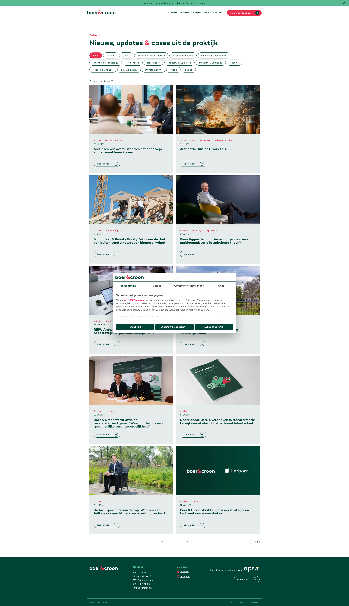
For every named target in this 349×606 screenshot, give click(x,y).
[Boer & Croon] (101, 13)
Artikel (111, 55)
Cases (126, 55)
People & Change (103, 69)
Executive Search (183, 55)
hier (178, 3)
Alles (96, 55)
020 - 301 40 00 (141, 584)
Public (173, 69)
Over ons (217, 13)
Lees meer (103, 164)
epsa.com (243, 579)
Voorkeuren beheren (173, 327)
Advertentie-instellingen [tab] (189, 285)
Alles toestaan (213, 327)
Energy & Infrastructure (151, 55)
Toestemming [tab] (127, 285)
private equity (129, 69)
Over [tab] (221, 285)
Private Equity (153, 69)
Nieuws (234, 62)
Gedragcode (254, 602)
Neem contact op (240, 13)
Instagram (185, 576)
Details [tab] (157, 285)
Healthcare (133, 62)
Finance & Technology (214, 55)
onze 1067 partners (134, 300)
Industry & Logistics (179, 62)
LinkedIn (184, 571)
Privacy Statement (239, 602)
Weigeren (135, 327)
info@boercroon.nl (142, 587)
